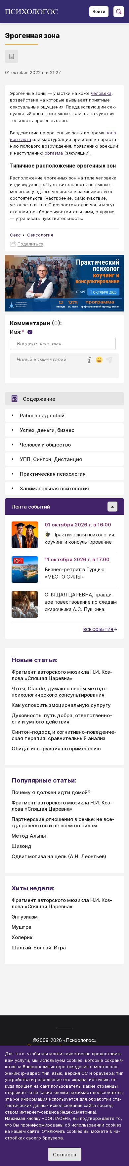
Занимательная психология (54, 488)
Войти (99, 11)
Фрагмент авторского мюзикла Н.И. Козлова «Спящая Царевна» (62, 675)
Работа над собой (42, 415)
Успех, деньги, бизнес (47, 430)
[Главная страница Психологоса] (34, 11)
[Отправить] (109, 360)
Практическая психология (53, 474)
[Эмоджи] (99, 360)
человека (101, 93)
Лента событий (31, 507)
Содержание (39, 399)
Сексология (40, 235)
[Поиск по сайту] (118, 11)
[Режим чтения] (11, 56)
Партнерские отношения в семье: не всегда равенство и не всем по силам (63, 822)
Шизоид (21, 846)
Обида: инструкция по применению (56, 748)
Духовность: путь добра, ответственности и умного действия (62, 718)
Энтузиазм (25, 917)
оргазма (54, 153)
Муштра (21, 927)
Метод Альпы (29, 836)
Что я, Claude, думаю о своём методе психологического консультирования (59, 691)
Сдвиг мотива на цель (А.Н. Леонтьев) (59, 856)
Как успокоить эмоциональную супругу (61, 705)
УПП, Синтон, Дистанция (51, 459)
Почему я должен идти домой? (51, 792)
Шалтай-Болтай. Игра (39, 947)
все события (98, 629)
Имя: (20, 332)
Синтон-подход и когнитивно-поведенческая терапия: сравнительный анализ (64, 735)
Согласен (64, 1154)
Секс (15, 235)
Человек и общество (45, 445)
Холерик (22, 937)
